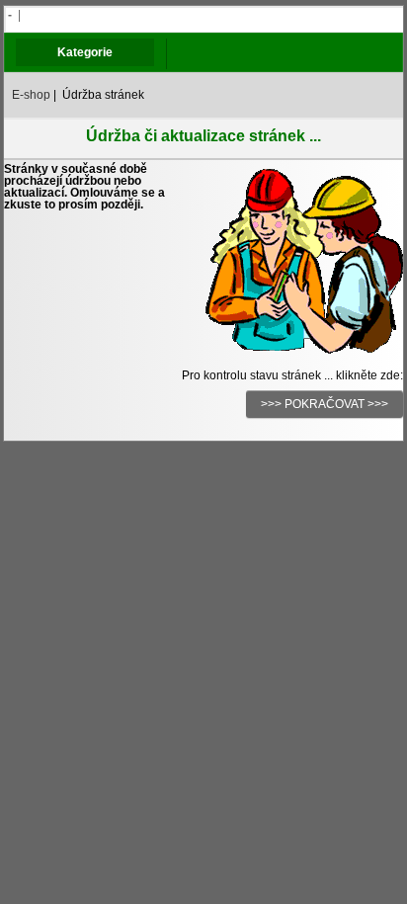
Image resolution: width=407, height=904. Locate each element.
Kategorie (85, 52)
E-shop (31, 95)
